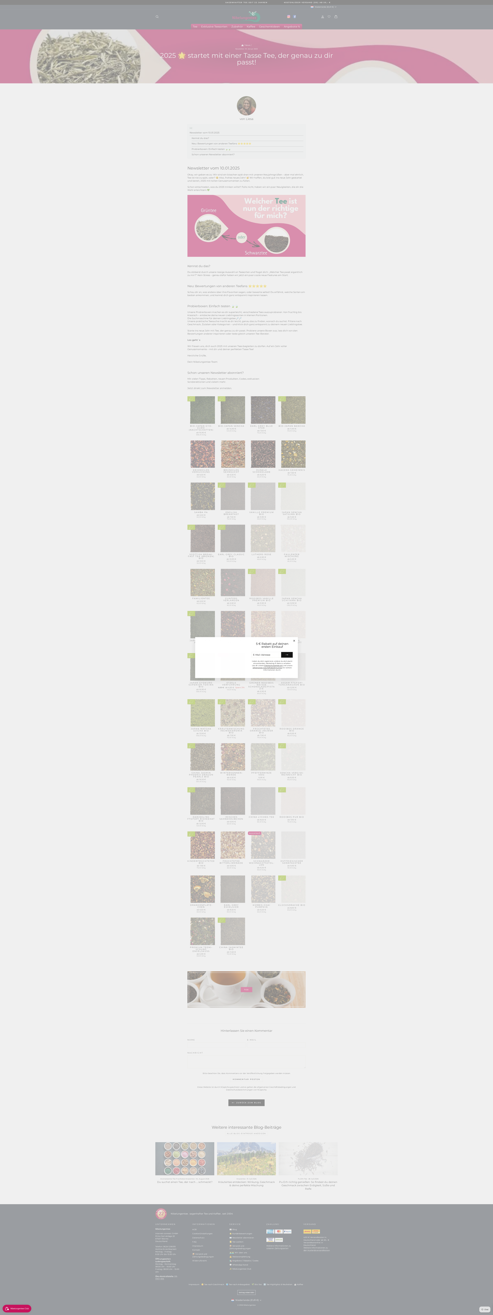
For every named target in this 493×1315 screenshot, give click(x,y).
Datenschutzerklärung (273, 665)
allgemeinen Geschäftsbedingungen (267, 668)
